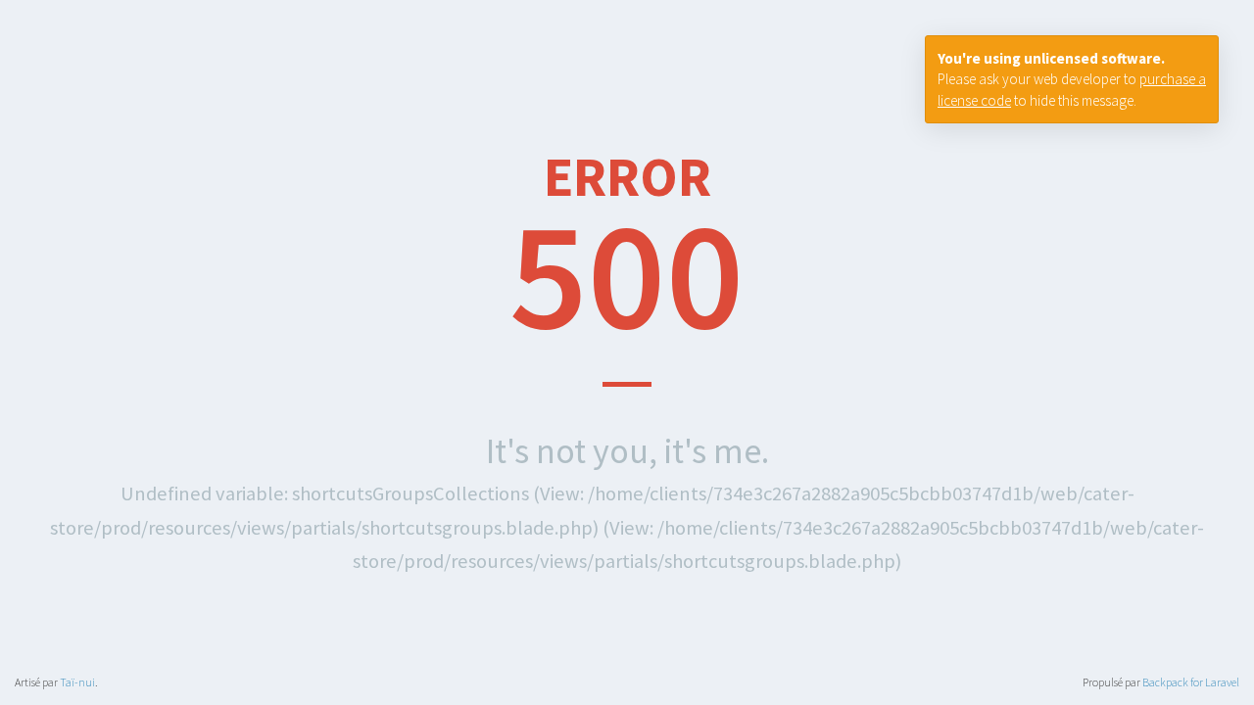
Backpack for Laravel (1190, 682)
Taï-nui (77, 682)
